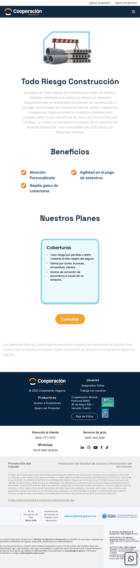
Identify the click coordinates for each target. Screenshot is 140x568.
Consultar (70, 319)
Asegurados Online (92, 385)
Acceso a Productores (47, 403)
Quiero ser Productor (47, 408)
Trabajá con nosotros (93, 390)
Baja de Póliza (84, 416)
